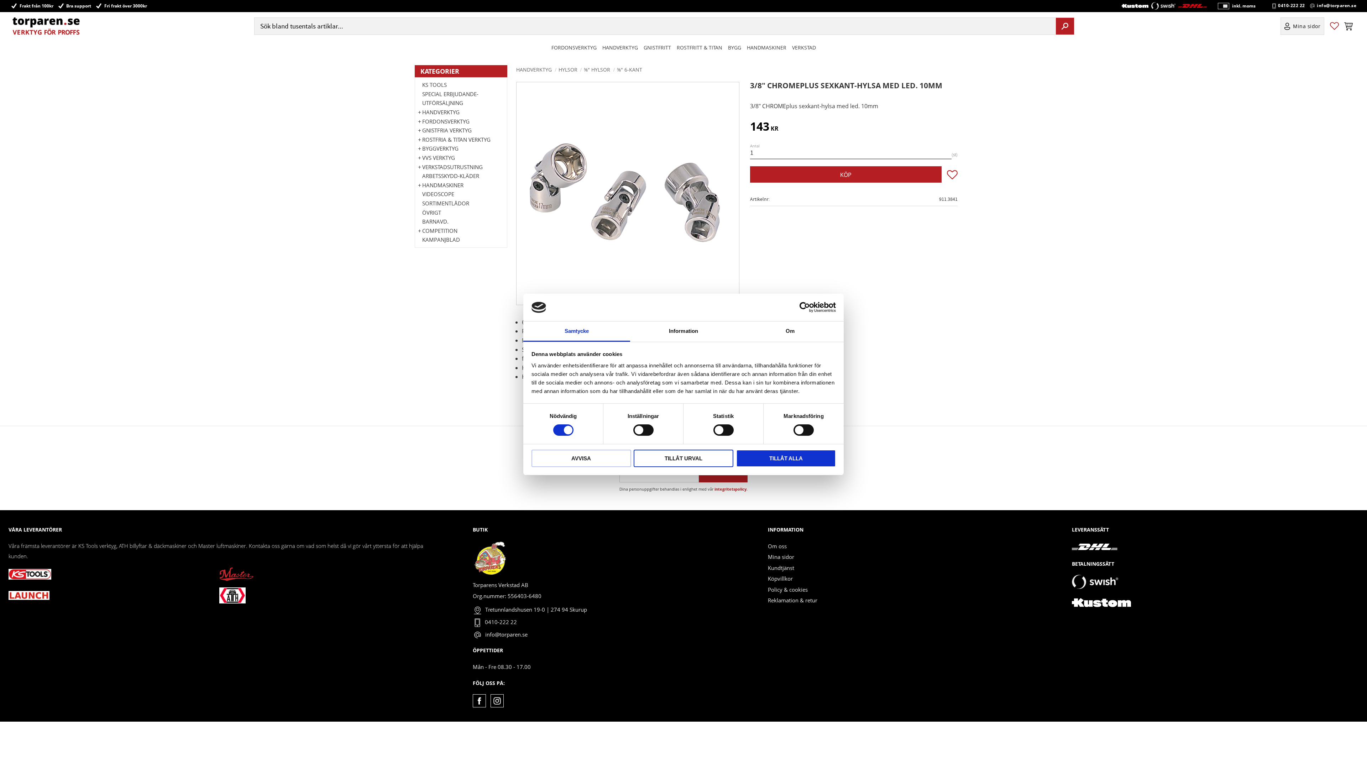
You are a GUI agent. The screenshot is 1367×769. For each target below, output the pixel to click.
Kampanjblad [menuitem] (441, 239)
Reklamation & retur (792, 600)
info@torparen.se (1336, 6)
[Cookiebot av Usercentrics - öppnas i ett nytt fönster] (805, 307)
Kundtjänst (781, 567)
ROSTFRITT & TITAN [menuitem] (699, 47)
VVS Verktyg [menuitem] (438, 157)
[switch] (643, 430)
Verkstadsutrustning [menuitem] (452, 167)
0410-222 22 (1291, 6)
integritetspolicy (730, 489)
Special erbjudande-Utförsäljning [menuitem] (450, 98)
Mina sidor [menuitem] (1307, 26)
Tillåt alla (786, 458)
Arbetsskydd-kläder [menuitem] (450, 175)
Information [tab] (683, 331)
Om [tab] (790, 331)
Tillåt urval (683, 458)
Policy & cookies (788, 589)
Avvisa (581, 458)
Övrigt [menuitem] (431, 212)
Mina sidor (781, 556)
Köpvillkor (780, 578)
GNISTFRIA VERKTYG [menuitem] (447, 130)
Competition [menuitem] (439, 230)
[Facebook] (479, 701)
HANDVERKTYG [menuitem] (620, 47)
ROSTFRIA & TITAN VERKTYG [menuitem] (456, 139)
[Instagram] (497, 701)
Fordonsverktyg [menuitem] (574, 47)
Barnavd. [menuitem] (435, 221)
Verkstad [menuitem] (804, 47)
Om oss (777, 546)
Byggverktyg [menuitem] (440, 148)
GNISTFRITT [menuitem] (657, 47)
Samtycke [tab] (577, 331)
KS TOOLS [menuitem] (434, 84)
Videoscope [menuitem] (438, 194)
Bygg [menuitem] (734, 47)
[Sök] (1065, 26)
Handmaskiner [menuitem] (766, 47)
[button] (1334, 26)
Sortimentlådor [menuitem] (445, 203)
